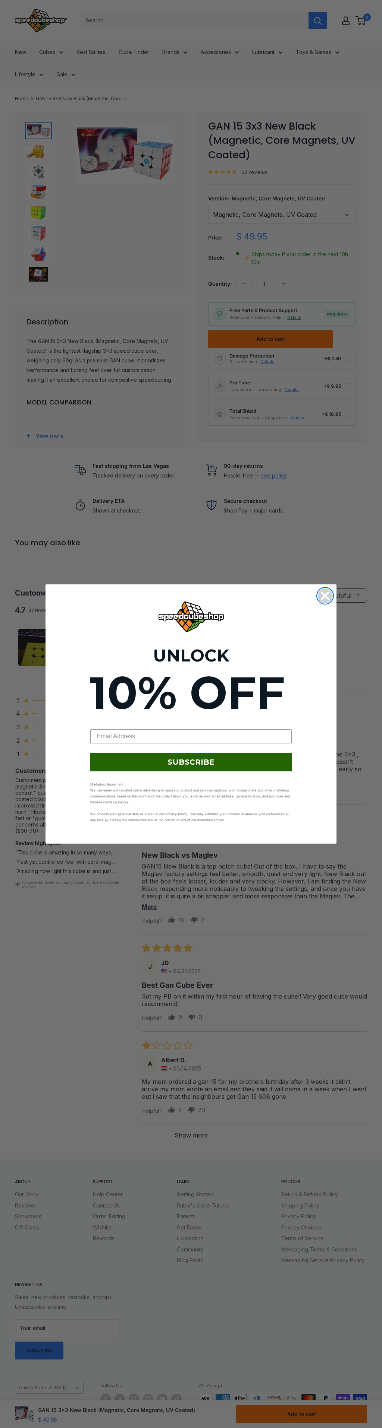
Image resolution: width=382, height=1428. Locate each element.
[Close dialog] (325, 595)
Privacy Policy (176, 814)
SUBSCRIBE (191, 762)
